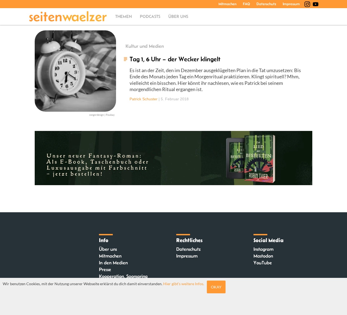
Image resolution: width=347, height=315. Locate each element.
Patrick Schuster (144, 99)
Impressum (291, 4)
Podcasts (150, 16)
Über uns (178, 16)
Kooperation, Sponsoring (123, 276)
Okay (216, 287)
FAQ (246, 4)
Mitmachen (227, 4)
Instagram (263, 249)
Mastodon (263, 256)
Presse (105, 269)
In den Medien (113, 262)
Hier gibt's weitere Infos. (183, 283)
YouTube (262, 262)
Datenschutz (266, 4)
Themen (123, 16)
